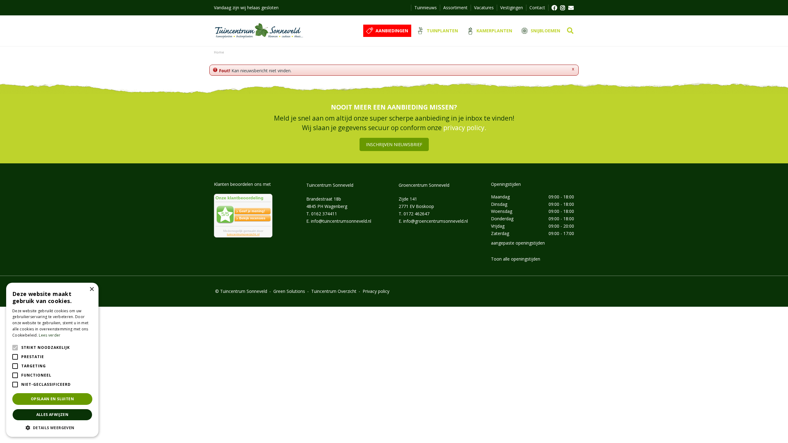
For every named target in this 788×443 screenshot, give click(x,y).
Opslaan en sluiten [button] (52, 398)
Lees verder (49, 335)
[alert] (52, 360)
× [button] (91, 289)
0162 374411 (324, 214)
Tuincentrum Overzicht (333, 291)
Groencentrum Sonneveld (424, 185)
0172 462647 (416, 214)
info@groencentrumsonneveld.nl (435, 221)
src (570, 31)
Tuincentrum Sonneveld (329, 185)
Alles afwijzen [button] (52, 414)
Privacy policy (376, 291)
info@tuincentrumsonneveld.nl (341, 221)
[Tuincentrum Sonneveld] (259, 30)
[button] (52, 428)
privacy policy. (464, 127)
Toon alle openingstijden (515, 259)
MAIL (571, 8)
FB (554, 8)
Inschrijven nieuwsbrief (394, 144)
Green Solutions (289, 291)
